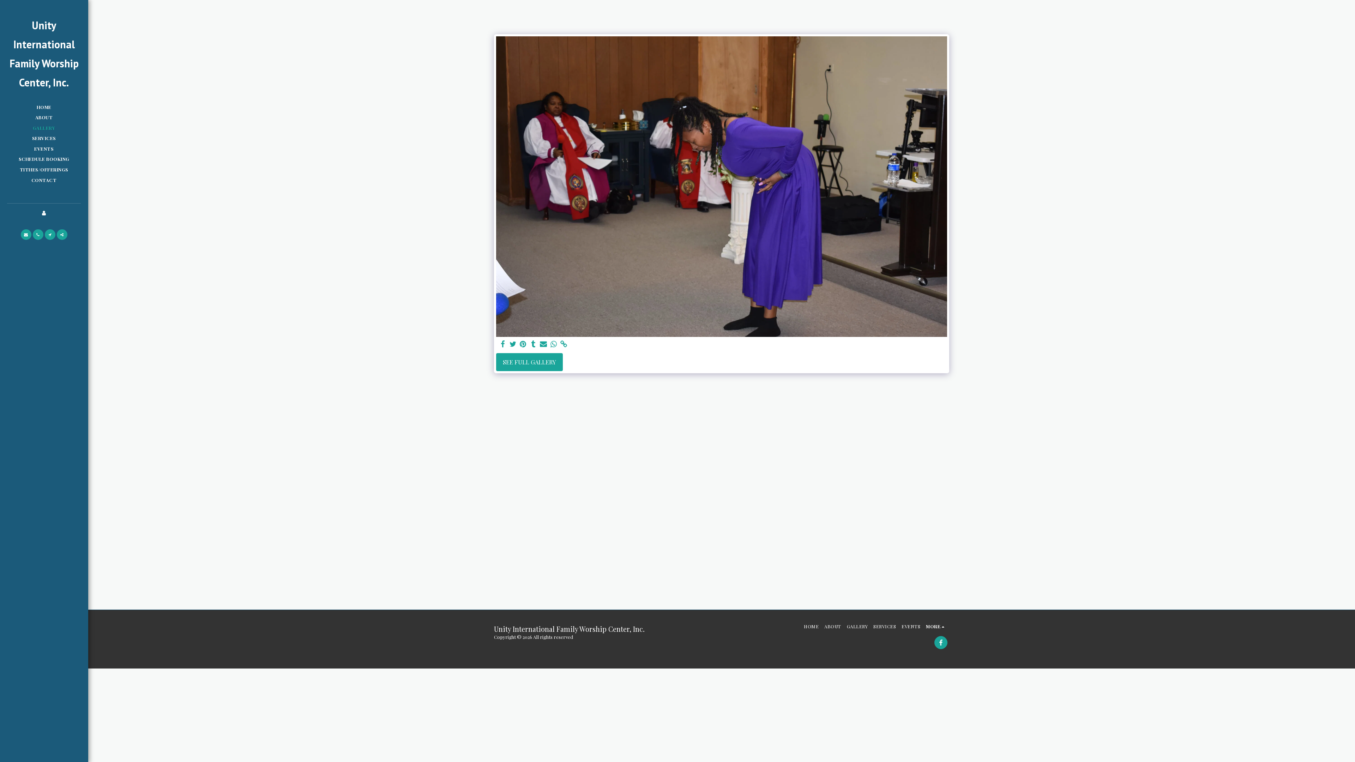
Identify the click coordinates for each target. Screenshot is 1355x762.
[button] (26, 234)
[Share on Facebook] (502, 344)
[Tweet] (513, 344)
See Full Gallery (529, 362)
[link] (564, 344)
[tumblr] (533, 344)
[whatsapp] (554, 344)
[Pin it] (523, 344)
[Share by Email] (543, 344)
